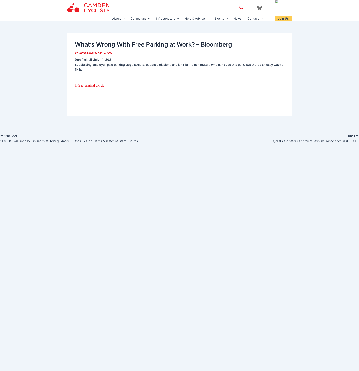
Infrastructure (165, 18)
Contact (253, 18)
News (237, 18)
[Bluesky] (259, 8)
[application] (123, 18)
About (116, 18)
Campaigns (138, 18)
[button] (241, 8)
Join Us (283, 18)
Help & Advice (195, 18)
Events (219, 18)
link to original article (89, 85)
